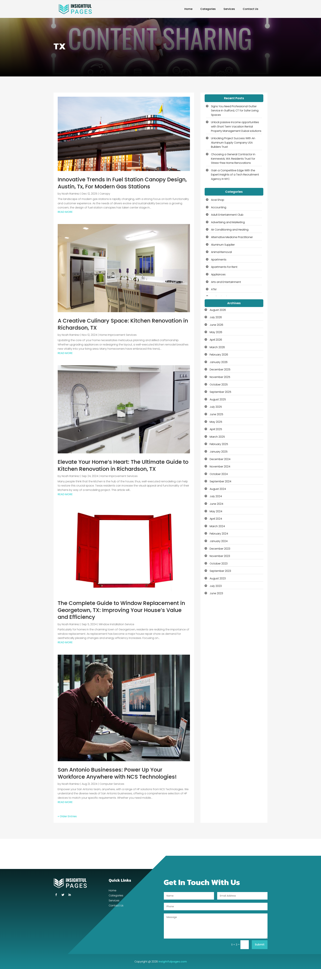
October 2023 (219, 563)
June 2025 (216, 414)
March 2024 (217, 526)
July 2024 (216, 496)
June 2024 (216, 504)
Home (188, 9)
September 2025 (220, 392)
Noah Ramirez (71, 194)
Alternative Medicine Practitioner (232, 237)
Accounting (218, 207)
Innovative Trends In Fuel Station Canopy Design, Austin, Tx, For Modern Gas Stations (122, 183)
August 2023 (218, 578)
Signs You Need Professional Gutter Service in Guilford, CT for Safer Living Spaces (234, 110)
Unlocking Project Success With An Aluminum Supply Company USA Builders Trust (233, 142)
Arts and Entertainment (226, 282)
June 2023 (216, 593)
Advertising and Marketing (228, 222)
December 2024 (220, 459)
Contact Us (250, 9)
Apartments (218, 259)
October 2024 (219, 474)
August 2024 (218, 489)
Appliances (218, 274)
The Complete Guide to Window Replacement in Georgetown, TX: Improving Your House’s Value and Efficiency (121, 610)
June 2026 (216, 325)
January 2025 (219, 452)
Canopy (104, 194)
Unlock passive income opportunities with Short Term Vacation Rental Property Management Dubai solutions (236, 126)
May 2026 (216, 332)
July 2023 (216, 586)
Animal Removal (221, 252)
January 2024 (219, 541)
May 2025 (216, 422)
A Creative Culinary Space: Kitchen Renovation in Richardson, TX (123, 324)
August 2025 (218, 399)
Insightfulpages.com (172, 961)
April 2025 (216, 429)
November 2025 (220, 377)
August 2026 (218, 310)
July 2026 (216, 317)
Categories (208, 9)
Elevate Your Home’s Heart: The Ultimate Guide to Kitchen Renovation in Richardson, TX (123, 465)
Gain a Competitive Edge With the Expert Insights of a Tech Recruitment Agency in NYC (235, 174)
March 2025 (217, 437)
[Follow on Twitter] (63, 894)
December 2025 (220, 369)
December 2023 (220, 549)
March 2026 (217, 347)
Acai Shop (217, 200)
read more (65, 212)
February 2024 (219, 534)
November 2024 (220, 466)
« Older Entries (67, 816)
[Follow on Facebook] (56, 894)
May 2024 (216, 511)
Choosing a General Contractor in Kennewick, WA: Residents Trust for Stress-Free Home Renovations (233, 158)
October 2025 (219, 384)
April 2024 (216, 519)
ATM (213, 289)
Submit (259, 944)
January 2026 (219, 362)
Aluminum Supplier (223, 245)
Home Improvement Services (118, 335)
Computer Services (111, 784)
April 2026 (216, 340)
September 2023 (220, 571)
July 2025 (216, 407)
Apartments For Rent (224, 267)
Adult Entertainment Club (227, 215)
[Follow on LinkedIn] (69, 894)
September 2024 (220, 481)
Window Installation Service (116, 624)
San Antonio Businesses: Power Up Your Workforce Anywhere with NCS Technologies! (117, 773)
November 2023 (220, 556)
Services (229, 9)
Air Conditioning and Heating (229, 230)
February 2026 (219, 355)
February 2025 (219, 444)
